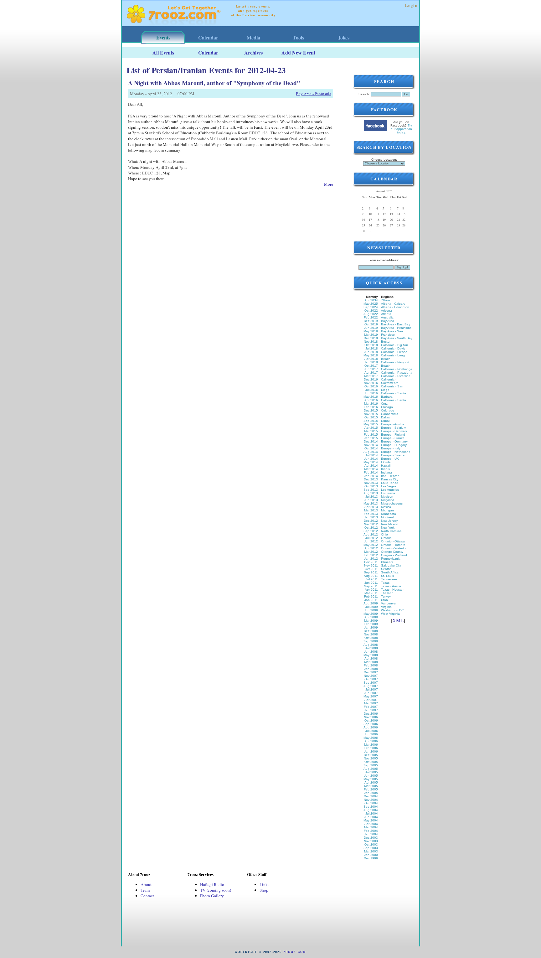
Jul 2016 (371, 389)
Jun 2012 (371, 541)
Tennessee (389, 579)
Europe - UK (390, 458)
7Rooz (385, 300)
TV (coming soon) (215, 890)
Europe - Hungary (394, 445)
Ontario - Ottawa (393, 541)
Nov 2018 (371, 341)
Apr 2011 (371, 589)
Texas (385, 582)
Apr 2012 (371, 548)
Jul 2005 (371, 772)
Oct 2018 (371, 345)
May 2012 (370, 544)
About (146, 884)
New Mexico (389, 524)
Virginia (386, 606)
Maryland (387, 500)
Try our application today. (401, 129)
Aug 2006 (370, 727)
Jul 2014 (371, 455)
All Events (163, 52)
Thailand (387, 593)
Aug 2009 (370, 603)
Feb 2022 (371, 317)
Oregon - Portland (394, 555)
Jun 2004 (371, 817)
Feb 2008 (371, 665)
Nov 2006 (371, 717)
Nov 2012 (371, 524)
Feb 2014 (371, 472)
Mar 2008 (371, 662)
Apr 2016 (371, 400)
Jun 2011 (371, 582)
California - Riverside (395, 376)
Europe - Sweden (393, 455)
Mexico (386, 507)
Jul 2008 (371, 648)
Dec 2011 (371, 562)
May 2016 (370, 396)
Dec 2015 (371, 410)
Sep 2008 (370, 641)
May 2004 (370, 820)
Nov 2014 (371, 445)
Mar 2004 (371, 827)
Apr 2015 (371, 427)
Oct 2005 (371, 762)
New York (387, 527)
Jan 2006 (371, 751)
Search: (364, 94)
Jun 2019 (371, 327)
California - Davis (393, 348)
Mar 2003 (371, 851)
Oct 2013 (371, 486)
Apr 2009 (371, 617)
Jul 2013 (371, 496)
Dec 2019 (371, 321)
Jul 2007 (371, 689)
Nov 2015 (371, 414)
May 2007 (370, 696)
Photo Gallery (212, 895)
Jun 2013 (371, 500)
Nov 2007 (371, 675)
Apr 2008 (371, 658)
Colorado (387, 410)
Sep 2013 (370, 489)
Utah (384, 600)
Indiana (386, 472)
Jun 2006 (371, 734)
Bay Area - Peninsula (313, 93)
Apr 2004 (371, 824)
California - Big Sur (394, 345)
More (328, 184)
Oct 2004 (371, 803)
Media (253, 37)
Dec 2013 (371, 479)
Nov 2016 (371, 383)
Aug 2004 (370, 810)
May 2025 (370, 303)
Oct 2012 (371, 527)
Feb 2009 (371, 624)
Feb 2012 (371, 555)
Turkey (386, 596)
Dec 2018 (371, 338)
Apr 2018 (371, 358)
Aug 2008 (370, 644)
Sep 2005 (370, 765)
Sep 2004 (370, 806)
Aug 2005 (370, 768)
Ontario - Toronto (393, 544)
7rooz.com (294, 952)
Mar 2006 (371, 744)
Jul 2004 (371, 813)
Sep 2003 (370, 848)
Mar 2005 (371, 786)
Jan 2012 (371, 558)
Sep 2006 (370, 724)
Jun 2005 (371, 775)
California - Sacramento (390, 381)
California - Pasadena (396, 372)
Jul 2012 (371, 538)
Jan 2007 (371, 710)
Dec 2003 (371, 837)
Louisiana (388, 493)
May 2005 (370, 779)
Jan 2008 (371, 669)
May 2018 (370, 355)
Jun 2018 (371, 352)
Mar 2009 (371, 620)
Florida (386, 462)
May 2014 (370, 462)
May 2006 (370, 737)
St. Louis (387, 575)
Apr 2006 (371, 741)
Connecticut (389, 414)
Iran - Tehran (390, 476)
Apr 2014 (371, 465)
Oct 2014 (371, 448)
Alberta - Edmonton (395, 307)
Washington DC (392, 610)
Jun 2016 (371, 393)
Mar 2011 (371, 593)
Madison (387, 496)
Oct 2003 (371, 844)
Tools (298, 37)
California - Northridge (396, 369)
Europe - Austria (392, 424)
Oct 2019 (371, 324)
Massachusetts (392, 503)
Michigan (387, 510)
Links (264, 884)
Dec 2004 (371, 796)
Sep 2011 (371, 572)
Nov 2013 (371, 482)
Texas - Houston (392, 589)
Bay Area (387, 321)
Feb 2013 (371, 513)
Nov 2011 (371, 565)
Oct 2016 (371, 386)
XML (398, 620)
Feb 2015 (371, 434)
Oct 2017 (371, 365)
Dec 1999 (371, 858)
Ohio (384, 534)
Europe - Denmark (394, 431)
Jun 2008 (371, 651)
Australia (387, 317)
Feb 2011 (371, 596)
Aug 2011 (371, 575)
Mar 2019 (371, 334)
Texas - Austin (391, 586)
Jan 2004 (371, 834)
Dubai (385, 420)
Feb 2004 (371, 830)
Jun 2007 (371, 693)
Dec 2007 (371, 672)
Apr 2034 (371, 300)
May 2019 (370, 331)
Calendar (208, 37)
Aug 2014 (370, 451)
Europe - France (392, 438)
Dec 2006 (371, 713)
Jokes (343, 37)
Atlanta (386, 314)
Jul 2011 (372, 579)
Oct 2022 (371, 310)
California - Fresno (394, 352)
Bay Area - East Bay (395, 324)
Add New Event (298, 52)
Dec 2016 (371, 379)
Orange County (392, 551)
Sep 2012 (370, 531)
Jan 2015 (371, 438)
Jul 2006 (371, 731)
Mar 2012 (371, 551)
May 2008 (370, 655)
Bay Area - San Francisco (392, 332)
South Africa (390, 572)
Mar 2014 (371, 469)
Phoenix (387, 562)
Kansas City (389, 479)
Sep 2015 (370, 420)
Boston (386, 341)
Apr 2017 (371, 372)
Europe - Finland (393, 434)
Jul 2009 (371, 606)
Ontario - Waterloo (394, 548)
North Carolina (391, 531)
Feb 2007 (371, 706)
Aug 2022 (370, 314)
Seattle (386, 569)
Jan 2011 (371, 600)
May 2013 (370, 503)
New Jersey (389, 520)
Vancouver (388, 603)
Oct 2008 (371, 638)
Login (411, 5)
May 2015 (370, 424)
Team (145, 890)
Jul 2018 (371, 348)
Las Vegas (388, 486)
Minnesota (388, 513)
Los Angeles (390, 489)
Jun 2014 (371, 458)
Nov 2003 (371, 841)
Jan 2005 (371, 793)
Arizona (386, 310)
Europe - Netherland (395, 451)
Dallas (385, 417)
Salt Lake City (391, 565)
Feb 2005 (371, 789)
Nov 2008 (371, 634)
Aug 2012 (370, 534)
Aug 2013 (370, 493)
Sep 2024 (370, 307)
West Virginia (390, 613)
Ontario (386, 538)
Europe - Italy (390, 448)
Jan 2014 (371, 476)
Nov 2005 (371, 758)
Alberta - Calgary (393, 303)
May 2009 (370, 613)
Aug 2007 (370, 686)
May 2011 (371, 586)
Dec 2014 (371, 441)
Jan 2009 (371, 627)
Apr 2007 (371, 700)
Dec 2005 (371, 755)
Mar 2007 (371, 703)
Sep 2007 (370, 682)
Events (163, 37)
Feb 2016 (371, 407)
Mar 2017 (371, 376)
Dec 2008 (371, 631)
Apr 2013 (371, 507)
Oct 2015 (371, 417)
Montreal (387, 517)
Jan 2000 (371, 855)
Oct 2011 (371, 569)
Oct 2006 (371, 720)
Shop (264, 890)
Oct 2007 (371, 679)
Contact (147, 895)
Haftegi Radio (212, 884)
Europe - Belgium (393, 427)
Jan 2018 (371, 362)
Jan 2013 (371, 517)
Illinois (385, 469)
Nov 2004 (371, 799)
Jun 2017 (371, 369)
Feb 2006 (371, 748)
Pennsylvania (390, 558)
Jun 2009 (371, 610)
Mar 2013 (371, 510)
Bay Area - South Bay (396, 338)
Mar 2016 (371, 403)
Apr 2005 (371, 782)
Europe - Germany (394, 441)
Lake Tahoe (389, 482)
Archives (253, 52)
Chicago (387, 407)
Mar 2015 (371, 431)
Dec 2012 (371, 520)
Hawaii (385, 465)
